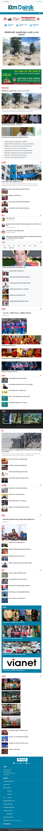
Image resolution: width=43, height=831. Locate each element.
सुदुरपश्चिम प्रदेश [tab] (11, 248)
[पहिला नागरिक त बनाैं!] (4, 219)
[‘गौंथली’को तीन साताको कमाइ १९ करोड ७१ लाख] (11, 722)
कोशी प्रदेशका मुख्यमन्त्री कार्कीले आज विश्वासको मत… (20, 277)
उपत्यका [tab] (24, 246)
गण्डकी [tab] (30, 246)
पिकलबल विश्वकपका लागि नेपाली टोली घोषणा (11, 359)
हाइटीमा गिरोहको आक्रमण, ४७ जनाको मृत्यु (17, 501)
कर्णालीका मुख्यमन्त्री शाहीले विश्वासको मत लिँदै (18, 301)
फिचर (4, 411)
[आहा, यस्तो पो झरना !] (11, 419)
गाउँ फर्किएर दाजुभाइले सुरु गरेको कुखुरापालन (18, 465)
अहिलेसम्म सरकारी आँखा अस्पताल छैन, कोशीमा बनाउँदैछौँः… (20, 563)
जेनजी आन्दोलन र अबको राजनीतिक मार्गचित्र (15, 231)
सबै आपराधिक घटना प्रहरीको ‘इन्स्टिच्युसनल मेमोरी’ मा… (20, 586)
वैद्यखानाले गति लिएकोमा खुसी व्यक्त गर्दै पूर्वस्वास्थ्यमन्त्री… (20, 549)
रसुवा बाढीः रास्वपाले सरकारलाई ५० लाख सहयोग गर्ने (12, 125)
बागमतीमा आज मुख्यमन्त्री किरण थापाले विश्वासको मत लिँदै (14, 267)
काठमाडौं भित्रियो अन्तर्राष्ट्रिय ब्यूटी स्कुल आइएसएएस (13, 638)
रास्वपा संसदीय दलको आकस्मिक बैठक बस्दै (12, 182)
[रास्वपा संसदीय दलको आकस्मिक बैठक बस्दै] (21, 172)
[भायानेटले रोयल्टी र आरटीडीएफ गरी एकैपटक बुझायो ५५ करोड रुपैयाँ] (21, 663)
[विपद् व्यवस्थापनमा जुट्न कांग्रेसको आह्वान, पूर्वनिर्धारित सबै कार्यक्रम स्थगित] (21, 131)
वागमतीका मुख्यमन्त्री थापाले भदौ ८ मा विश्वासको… (19, 289)
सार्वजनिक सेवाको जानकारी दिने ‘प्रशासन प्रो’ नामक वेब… (14, 622)
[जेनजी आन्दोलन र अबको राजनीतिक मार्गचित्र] (4, 232)
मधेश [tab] (14, 246)
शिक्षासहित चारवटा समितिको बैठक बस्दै (16, 542)
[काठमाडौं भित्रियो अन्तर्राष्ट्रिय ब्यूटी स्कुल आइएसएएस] (21, 631)
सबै (40, 88)
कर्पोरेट (4, 607)
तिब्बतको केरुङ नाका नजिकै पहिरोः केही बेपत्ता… (18, 488)
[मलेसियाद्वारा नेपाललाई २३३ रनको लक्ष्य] (21, 366)
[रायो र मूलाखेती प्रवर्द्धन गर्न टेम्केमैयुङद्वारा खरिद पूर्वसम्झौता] (32, 419)
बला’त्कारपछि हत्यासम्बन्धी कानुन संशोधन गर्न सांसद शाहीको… (21, 384)
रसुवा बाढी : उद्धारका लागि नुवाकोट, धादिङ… (18, 573)
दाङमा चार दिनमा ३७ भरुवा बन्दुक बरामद (17, 598)
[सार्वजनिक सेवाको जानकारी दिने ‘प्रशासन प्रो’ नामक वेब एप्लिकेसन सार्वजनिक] (21, 615)
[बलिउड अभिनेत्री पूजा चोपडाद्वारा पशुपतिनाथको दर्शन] (11, 709)
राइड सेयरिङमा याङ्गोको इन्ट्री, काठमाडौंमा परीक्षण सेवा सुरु (14, 654)
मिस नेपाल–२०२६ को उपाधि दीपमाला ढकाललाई (18, 737)
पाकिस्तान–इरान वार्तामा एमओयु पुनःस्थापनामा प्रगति (19, 507)
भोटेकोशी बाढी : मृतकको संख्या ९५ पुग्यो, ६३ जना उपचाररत (15, 91)
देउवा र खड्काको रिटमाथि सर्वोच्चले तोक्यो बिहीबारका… (20, 202)
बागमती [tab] (19, 246)
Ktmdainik (29, 829)
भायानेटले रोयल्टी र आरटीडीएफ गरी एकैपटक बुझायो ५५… (14, 670)
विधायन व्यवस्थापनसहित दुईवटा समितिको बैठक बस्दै (19, 189)
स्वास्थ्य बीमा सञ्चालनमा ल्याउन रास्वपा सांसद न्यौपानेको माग (18, 519)
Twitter (23, 763)
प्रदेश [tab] (4, 246)
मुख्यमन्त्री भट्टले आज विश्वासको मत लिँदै (17, 295)
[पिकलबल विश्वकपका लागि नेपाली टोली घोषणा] (21, 353)
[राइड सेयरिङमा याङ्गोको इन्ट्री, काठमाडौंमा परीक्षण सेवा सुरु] (21, 647)
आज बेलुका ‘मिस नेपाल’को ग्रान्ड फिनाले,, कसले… (19, 743)
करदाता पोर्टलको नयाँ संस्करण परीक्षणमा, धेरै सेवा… (19, 478)
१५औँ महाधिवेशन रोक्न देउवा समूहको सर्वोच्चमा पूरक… (19, 208)
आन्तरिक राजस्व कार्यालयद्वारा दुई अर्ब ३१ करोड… (18, 472)
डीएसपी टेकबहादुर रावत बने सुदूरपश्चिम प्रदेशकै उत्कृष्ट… (19, 592)
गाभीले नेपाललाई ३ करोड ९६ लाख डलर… (17, 556)
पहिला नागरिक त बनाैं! (10, 218)
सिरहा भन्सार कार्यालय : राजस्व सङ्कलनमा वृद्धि (18, 459)
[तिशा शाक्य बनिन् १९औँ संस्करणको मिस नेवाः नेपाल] (11, 684)
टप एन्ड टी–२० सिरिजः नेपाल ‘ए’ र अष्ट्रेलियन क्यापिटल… (17, 313)
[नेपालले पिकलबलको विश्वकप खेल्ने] (21, 340)
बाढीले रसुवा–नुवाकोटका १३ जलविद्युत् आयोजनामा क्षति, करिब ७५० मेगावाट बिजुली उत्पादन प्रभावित (21, 451)
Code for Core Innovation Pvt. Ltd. (15, 820)
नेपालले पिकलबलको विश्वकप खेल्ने (8, 345)
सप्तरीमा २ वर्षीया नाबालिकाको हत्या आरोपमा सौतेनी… (19, 397)
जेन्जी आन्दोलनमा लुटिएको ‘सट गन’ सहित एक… (18, 403)
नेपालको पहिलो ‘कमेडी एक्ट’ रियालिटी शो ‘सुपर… (18, 730)
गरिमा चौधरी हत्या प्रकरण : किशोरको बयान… (18, 391)
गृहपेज (40, 13)
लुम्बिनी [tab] (35, 246)
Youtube (29, 763)
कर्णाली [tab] (5, 248)
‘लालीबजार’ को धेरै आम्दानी (14, 749)
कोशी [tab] (9, 246)
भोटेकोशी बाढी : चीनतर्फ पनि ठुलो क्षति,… (17, 494)
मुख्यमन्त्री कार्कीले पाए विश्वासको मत (16, 271)
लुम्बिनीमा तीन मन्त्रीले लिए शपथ (15, 195)
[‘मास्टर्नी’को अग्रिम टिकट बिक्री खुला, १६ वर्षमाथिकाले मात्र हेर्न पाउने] (11, 697)
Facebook (17, 763)
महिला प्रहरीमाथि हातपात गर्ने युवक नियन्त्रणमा (18, 378)
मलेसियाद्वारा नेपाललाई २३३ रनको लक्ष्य (9, 372)
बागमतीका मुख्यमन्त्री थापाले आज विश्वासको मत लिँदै (19, 283)
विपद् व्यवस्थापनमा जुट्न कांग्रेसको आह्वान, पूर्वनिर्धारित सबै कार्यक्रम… (15, 137)
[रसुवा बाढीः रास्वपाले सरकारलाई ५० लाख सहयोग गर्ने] (21, 119)
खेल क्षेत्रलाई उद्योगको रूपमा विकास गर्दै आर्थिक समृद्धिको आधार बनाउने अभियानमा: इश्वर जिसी (23, 224)
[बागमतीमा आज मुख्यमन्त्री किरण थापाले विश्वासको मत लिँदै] (21, 258)
